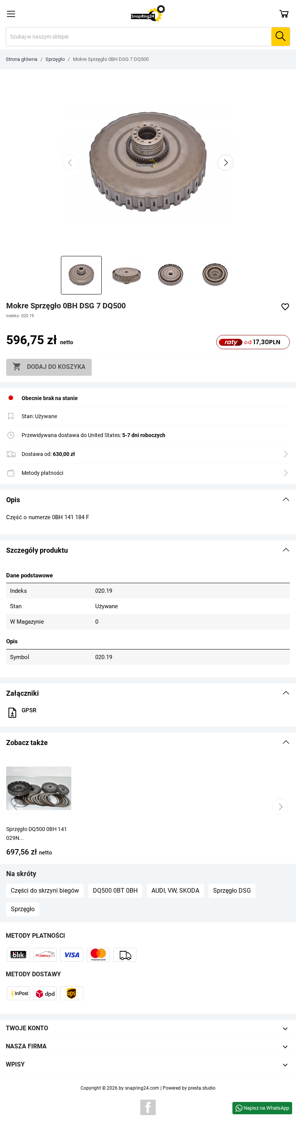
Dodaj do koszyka (49, 366)
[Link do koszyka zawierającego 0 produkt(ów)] (284, 13)
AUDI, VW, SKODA (175, 890)
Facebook (148, 1107)
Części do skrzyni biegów (45, 890)
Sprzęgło (23, 909)
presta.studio (201, 1088)
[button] (148, 500)
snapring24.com (142, 1088)
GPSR (29, 710)
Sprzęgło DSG (232, 890)
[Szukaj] (280, 36)
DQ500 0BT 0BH (115, 890)
